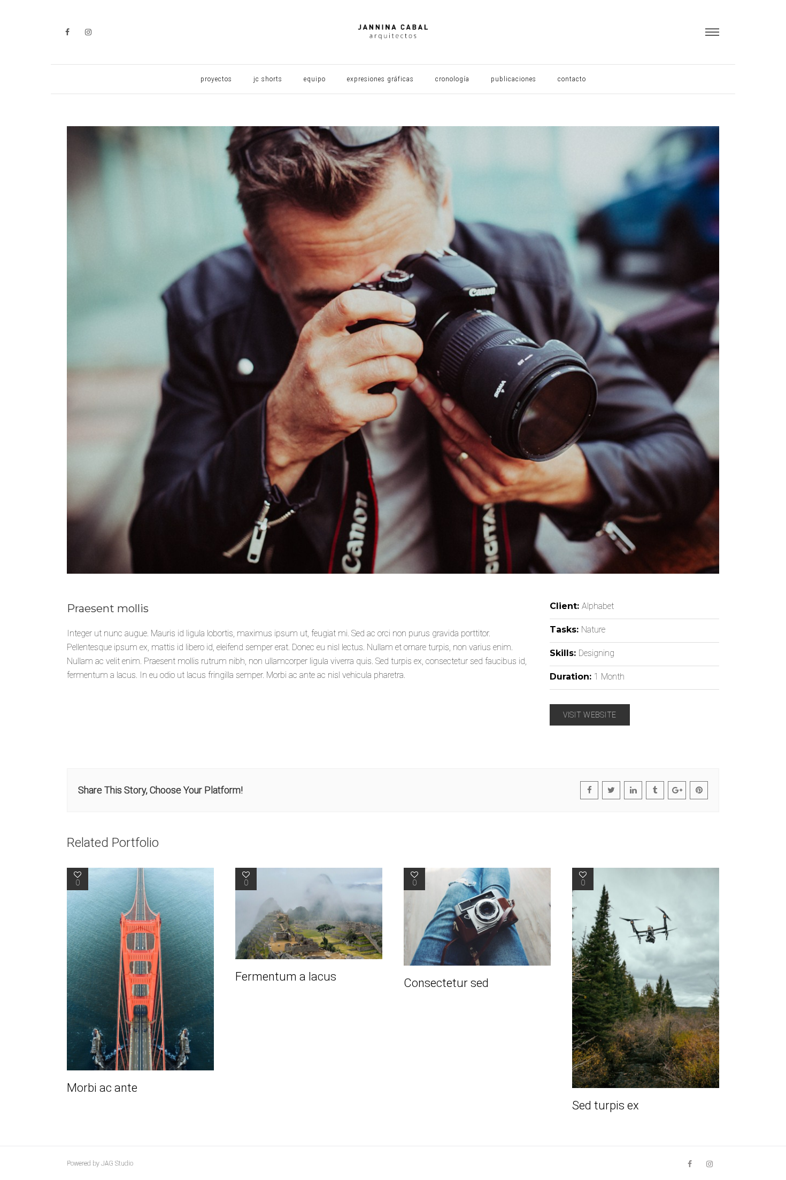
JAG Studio (117, 1163)
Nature (593, 629)
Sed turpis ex (605, 1105)
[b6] (393, 350)
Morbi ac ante (102, 1087)
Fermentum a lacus (285, 976)
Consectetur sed (446, 983)
